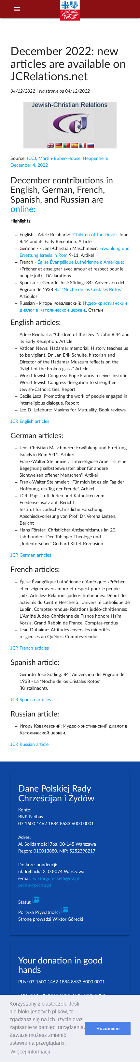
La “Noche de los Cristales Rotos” (89, 289)
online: (23, 209)
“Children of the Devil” (94, 235)
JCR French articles (29, 648)
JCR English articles (29, 421)
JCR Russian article (29, 744)
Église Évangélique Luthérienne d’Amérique (80, 262)
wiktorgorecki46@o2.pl (56, 878)
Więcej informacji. (30, 1051)
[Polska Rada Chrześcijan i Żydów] (70, 13)
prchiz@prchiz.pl (34, 885)
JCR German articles (30, 555)
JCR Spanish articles (30, 700)
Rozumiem (107, 1028)
